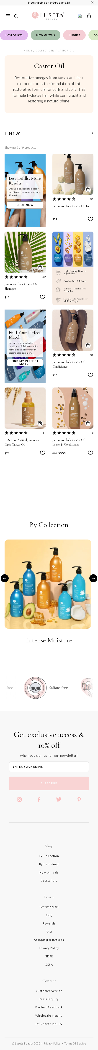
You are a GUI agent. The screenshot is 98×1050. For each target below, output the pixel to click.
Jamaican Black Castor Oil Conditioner (68, 364)
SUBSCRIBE (49, 783)
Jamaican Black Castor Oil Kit (71, 206)
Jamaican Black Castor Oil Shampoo (21, 286)
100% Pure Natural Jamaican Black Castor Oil (22, 442)
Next (93, 578)
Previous (5, 578)
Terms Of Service (75, 1043)
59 (44, 276)
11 (44, 432)
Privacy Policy (52, 1043)
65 (91, 199)
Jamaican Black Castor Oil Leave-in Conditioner (68, 442)
